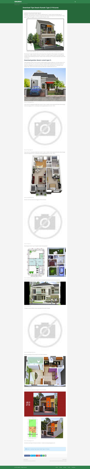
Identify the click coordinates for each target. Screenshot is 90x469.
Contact (60, 467)
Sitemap (64, 467)
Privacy (69, 467)
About (57, 467)
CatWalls (18, 467)
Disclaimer (73, 467)
